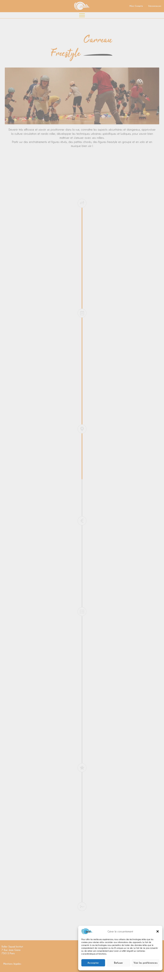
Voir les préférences (145, 962)
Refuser (118, 962)
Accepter (93, 962)
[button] (157, 931)
